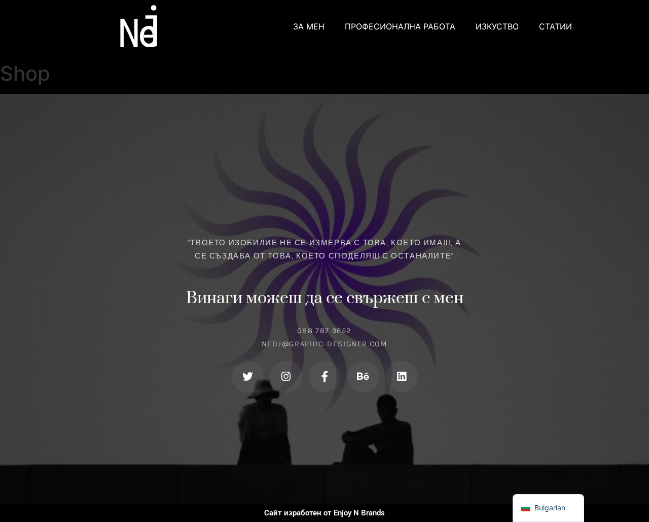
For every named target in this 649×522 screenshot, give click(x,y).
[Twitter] (248, 377)
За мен (308, 26)
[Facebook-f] (325, 377)
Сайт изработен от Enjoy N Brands (324, 512)
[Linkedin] (402, 377)
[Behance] (363, 377)
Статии (555, 26)
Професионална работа (400, 26)
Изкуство (497, 26)
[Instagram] (286, 377)
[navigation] (548, 508)
